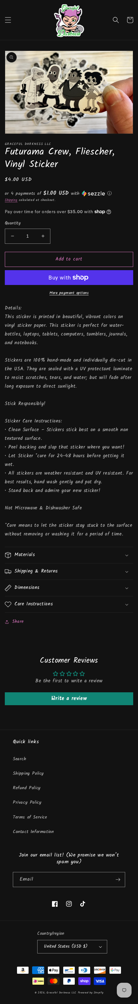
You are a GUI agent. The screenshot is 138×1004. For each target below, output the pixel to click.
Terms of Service (30, 817)
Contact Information (33, 831)
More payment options (69, 293)
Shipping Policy (28, 773)
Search (20, 758)
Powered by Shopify (91, 992)
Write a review (69, 699)
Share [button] (18, 621)
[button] (8, 20)
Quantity (13, 223)
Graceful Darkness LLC (61, 992)
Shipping (11, 200)
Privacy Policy (27, 802)
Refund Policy (27, 787)
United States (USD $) (66, 946)
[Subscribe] (118, 879)
